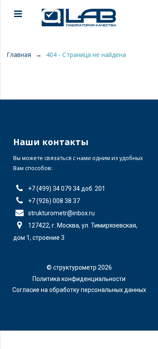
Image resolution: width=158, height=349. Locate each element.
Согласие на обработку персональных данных (79, 289)
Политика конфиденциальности (79, 278)
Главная (19, 54)
